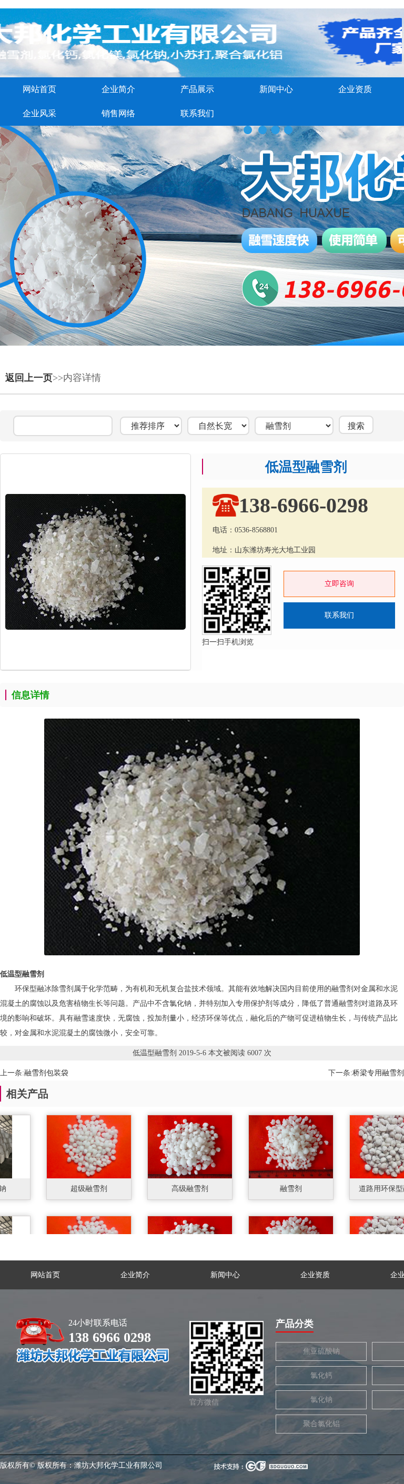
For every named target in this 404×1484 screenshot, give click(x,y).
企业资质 (355, 89)
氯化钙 (321, 1375)
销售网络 (118, 113)
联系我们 (197, 113)
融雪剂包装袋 (46, 1073)
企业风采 (39, 113)
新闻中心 (276, 89)
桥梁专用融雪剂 (378, 1073)
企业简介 (118, 89)
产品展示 (197, 89)
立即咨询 (339, 584)
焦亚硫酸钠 (321, 1351)
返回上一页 (29, 377)
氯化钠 (321, 1400)
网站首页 (39, 89)
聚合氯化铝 (321, 1424)
